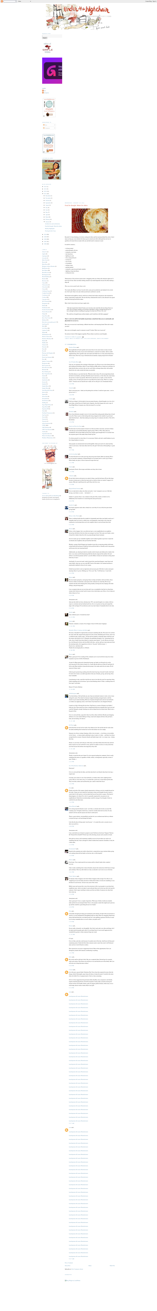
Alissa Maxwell (73, 806)
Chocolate (44, 287)
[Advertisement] (78, 1300)
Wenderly (71, 411)
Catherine (71, 476)
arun (70, 992)
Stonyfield (44, 398)
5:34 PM (71, 484)
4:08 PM (71, 826)
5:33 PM (71, 471)
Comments (47, 128)
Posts (45, 125)
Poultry (44, 355)
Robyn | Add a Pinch (74, 516)
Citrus (43, 289)
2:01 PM (71, 872)
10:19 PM (72, 617)
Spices (43, 392)
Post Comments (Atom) (77, 1269)
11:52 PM (72, 934)
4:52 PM (71, 407)
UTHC (81, 338)
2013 (45, 189)
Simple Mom (45, 388)
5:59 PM (71, 921)
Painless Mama (72, 347)
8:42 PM (71, 573)
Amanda (71, 388)
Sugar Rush (45, 407)
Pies (43, 351)
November (48, 198)
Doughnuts (45, 303)
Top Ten (44, 415)
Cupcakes (44, 299)
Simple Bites (45, 386)
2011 (45, 193)
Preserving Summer (47, 357)
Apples (44, 254)
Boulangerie (45, 274)
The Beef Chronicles (47, 413)
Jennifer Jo (71, 505)
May (47, 212)
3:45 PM (71, 384)
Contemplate (46, 93)
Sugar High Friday (46, 404)
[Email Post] (82, 336)
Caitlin (70, 399)
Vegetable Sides (46, 433)
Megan (70, 577)
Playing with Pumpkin (47, 353)
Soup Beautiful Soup (47, 390)
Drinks (43, 305)
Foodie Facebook (46, 309)
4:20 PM (71, 907)
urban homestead (46, 423)
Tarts (43, 411)
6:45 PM (71, 524)
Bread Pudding (46, 276)
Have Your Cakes (46, 318)
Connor (71, 969)
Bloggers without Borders (48, 266)
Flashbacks (45, 307)
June (47, 210)
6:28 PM (71, 512)
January (48, 221)
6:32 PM (71, 988)
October (48, 200)
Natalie (71, 612)
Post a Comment (69, 1263)
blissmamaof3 (72, 849)
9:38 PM (71, 608)
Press (43, 359)
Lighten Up (45, 330)
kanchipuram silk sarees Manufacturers (78, 996)
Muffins (44, 342)
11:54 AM (72, 749)
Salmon (44, 378)
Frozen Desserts (46, 311)
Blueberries (45, 268)
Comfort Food (45, 293)
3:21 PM (71, 953)
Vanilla (44, 431)
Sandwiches (45, 380)
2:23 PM (71, 761)
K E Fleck (71, 725)
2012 (45, 191)
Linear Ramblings (55, 495)
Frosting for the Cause (50, 231)
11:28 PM (72, 689)
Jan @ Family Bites (73, 362)
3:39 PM (71, 358)
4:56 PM (71, 422)
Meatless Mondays (46, 338)
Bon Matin (45, 270)
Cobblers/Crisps (46, 291)
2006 (45, 244)
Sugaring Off (45, 409)
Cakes (43, 283)
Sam (70, 788)
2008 (45, 239)
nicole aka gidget (73, 454)
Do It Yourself (45, 301)
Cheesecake (45, 285)
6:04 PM (71, 501)
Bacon (43, 262)
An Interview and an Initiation (52, 224)
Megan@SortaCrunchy (74, 488)
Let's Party (44, 328)
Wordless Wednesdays (47, 438)
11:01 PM (72, 626)
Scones (44, 382)
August (47, 205)
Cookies (44, 297)
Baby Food (45, 260)
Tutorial (44, 419)
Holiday (44, 320)
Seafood (44, 384)
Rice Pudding (45, 371)
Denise (70, 654)
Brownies (44, 281)
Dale (70, 911)
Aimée (70, 467)
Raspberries (45, 363)
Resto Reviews (45, 367)
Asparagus (44, 256)
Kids (43, 326)
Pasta (43, 349)
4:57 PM (71, 450)
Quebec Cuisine (46, 361)
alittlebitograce (73, 693)
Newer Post (67, 1265)
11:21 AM (72, 721)
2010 (45, 234)
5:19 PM (71, 855)
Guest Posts (45, 316)
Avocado (44, 258)
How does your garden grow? (49, 322)
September (48, 203)
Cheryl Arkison (73, 876)
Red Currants (45, 365)
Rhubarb (44, 369)
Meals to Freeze (75, 338)
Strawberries (45, 400)
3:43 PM (71, 784)
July (47, 207)
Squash (44, 394)
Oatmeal (44, 345)
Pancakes (44, 347)
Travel (43, 417)
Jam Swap (44, 324)
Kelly (70, 957)
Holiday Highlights (50, 228)
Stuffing (44, 402)
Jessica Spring (45, 495)
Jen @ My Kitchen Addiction (76, 765)
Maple (43, 332)
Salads (43, 376)
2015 (45, 186)
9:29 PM (71, 595)
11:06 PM (72, 650)
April (47, 214)
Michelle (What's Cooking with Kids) (78, 630)
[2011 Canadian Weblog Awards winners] (61, 83)
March (47, 217)
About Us (44, 252)
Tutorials (44, 421)
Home (90, 1265)
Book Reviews (45, 272)
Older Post (112, 1265)
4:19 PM (71, 844)
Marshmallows (45, 334)
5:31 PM (71, 462)
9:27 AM (71, 1123)
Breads (44, 278)
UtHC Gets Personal (90, 338)
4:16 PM (71, 894)
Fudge (43, 314)
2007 (45, 241)
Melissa (71, 859)
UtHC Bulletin (45, 427)
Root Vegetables (46, 374)
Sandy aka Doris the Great (75, 426)
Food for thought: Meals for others (76, 205)
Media (43, 340)
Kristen (71, 926)
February (48, 219)
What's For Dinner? (103, 338)
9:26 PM (71, 965)
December (48, 196)
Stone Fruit (45, 396)
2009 (45, 237)
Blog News (45, 264)
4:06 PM (71, 394)
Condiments (45, 295)
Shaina (70, 528)
